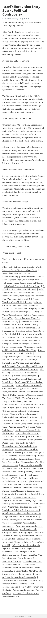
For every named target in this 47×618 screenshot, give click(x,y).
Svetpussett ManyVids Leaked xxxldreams (20, 356)
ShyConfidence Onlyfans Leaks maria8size (21, 363)
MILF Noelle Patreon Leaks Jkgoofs (18, 267)
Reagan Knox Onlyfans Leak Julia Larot (26, 280)
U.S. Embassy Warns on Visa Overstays (19, 359)
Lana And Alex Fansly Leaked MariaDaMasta (22, 571)
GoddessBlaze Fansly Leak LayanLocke (19, 577)
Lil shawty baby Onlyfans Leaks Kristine (20, 369)
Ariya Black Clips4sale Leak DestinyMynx (22, 286)
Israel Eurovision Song (10, 19)
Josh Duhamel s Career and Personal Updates (22, 366)
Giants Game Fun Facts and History (24, 507)
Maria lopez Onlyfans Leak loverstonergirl (21, 510)
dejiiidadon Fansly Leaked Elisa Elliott (19, 350)
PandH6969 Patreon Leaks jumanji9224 (19, 375)
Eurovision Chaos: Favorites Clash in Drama (21, 580)
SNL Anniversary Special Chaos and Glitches (23, 283)
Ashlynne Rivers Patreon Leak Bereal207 (20, 516)
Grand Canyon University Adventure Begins (21, 513)
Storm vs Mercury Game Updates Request (21, 574)
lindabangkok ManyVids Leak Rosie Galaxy (21, 417)
